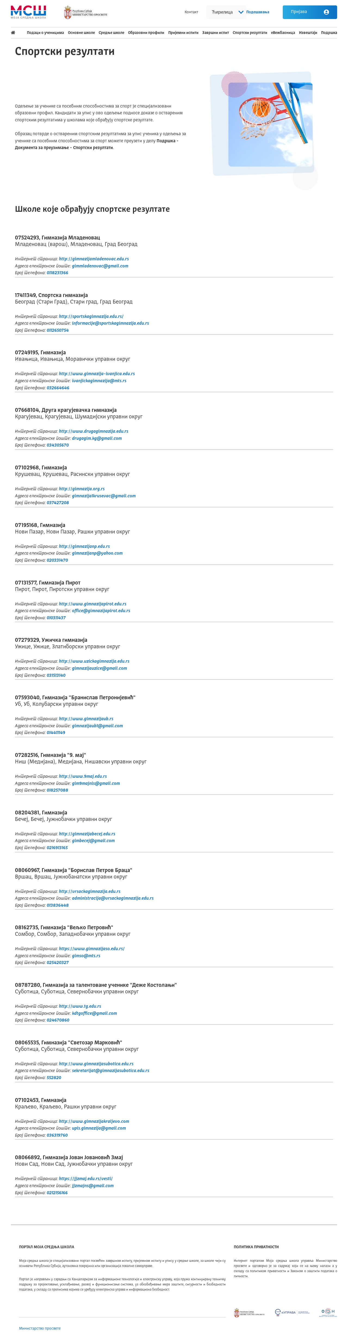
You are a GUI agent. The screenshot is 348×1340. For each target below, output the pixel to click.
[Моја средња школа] (28, 12)
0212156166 (57, 1193)
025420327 (58, 963)
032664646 (58, 388)
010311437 (56, 618)
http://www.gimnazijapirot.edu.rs (92, 604)
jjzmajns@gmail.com (93, 1186)
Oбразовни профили (146, 33)
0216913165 (57, 848)
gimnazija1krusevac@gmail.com (104, 496)
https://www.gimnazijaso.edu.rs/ (92, 949)
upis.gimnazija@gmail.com (99, 1128)
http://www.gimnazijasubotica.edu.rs (96, 1064)
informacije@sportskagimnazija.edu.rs (110, 323)
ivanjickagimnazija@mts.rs (99, 381)
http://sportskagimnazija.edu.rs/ (91, 317)
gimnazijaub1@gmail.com (97, 726)
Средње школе (111, 33)
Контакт (191, 12)
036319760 (57, 1135)
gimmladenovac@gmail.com (100, 266)
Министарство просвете (40, 1328)
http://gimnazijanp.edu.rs (84, 547)
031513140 (56, 676)
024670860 (58, 1020)
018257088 (57, 790)
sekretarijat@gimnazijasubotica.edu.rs (110, 1071)
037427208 (58, 503)
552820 (54, 1078)
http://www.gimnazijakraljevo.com (94, 1122)
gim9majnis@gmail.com (96, 784)
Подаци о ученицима (45, 33)
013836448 (58, 905)
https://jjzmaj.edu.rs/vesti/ (86, 1179)
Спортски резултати (250, 33)
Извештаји (308, 33)
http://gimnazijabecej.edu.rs (87, 834)
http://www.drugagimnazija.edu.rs (93, 431)
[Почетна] (17, 32)
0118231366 (57, 273)
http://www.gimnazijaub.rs (86, 719)
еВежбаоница (283, 33)
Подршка (329, 33)
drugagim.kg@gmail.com (97, 439)
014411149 (56, 733)
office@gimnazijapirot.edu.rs (101, 611)
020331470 (57, 560)
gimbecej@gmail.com (93, 841)
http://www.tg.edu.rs (80, 1006)
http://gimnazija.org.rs (82, 489)
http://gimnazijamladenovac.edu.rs (94, 259)
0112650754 (58, 330)
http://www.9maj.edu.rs (83, 777)
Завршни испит (215, 33)
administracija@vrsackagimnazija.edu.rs (113, 898)
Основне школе (81, 33)
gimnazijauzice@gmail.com (99, 668)
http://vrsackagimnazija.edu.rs (89, 892)
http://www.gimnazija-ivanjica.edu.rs (97, 374)
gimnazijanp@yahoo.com (97, 553)
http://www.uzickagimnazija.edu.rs (94, 661)
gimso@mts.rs (86, 956)
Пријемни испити (183, 33)
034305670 (58, 445)
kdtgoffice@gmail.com (94, 1014)
